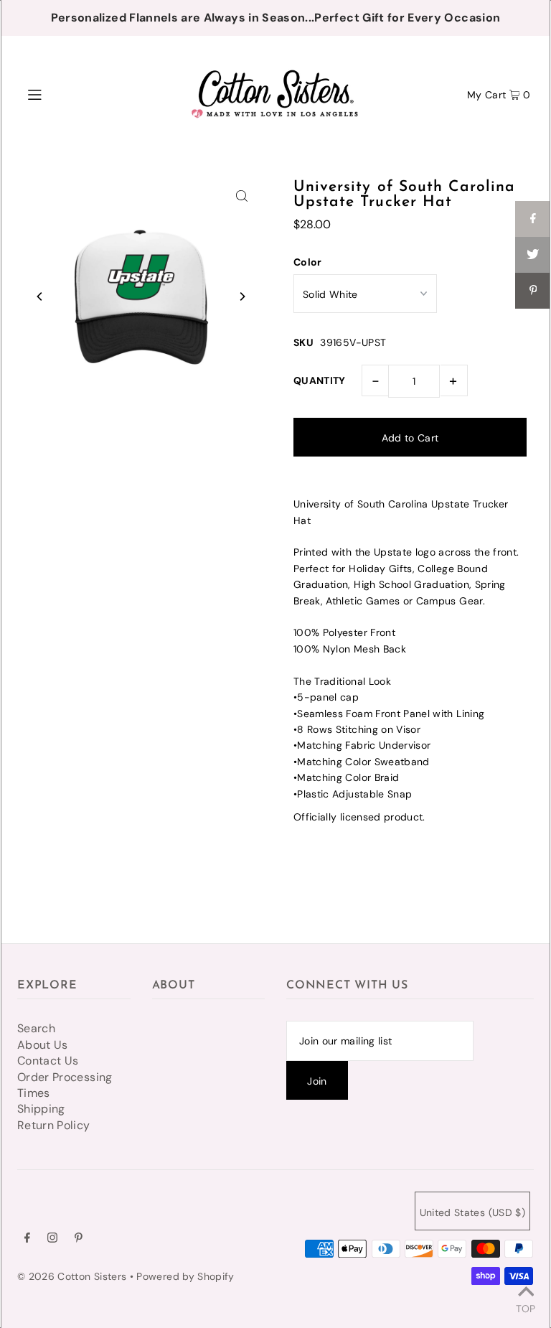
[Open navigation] (62, 93)
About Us (42, 1044)
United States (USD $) (472, 1212)
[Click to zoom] (242, 195)
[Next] (242, 296)
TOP (525, 1308)
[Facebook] (27, 1239)
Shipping (41, 1108)
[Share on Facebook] (533, 219)
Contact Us (48, 1060)
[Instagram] (52, 1239)
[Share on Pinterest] (533, 291)
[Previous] (40, 296)
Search (36, 1028)
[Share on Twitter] (533, 255)
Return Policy (53, 1125)
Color (307, 262)
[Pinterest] (79, 1239)
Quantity (319, 380)
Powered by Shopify (185, 1276)
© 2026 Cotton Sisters (71, 1276)
